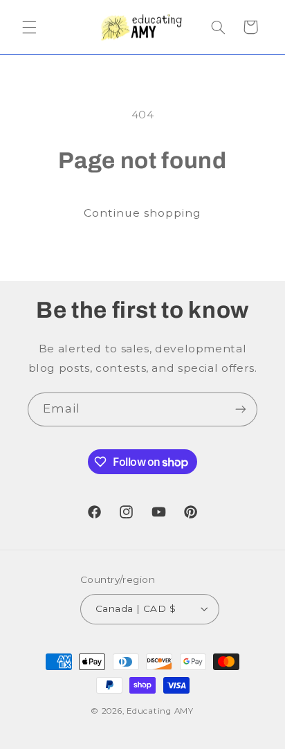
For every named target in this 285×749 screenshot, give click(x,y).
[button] (29, 27)
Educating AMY (160, 711)
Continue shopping (143, 212)
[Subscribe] (241, 409)
